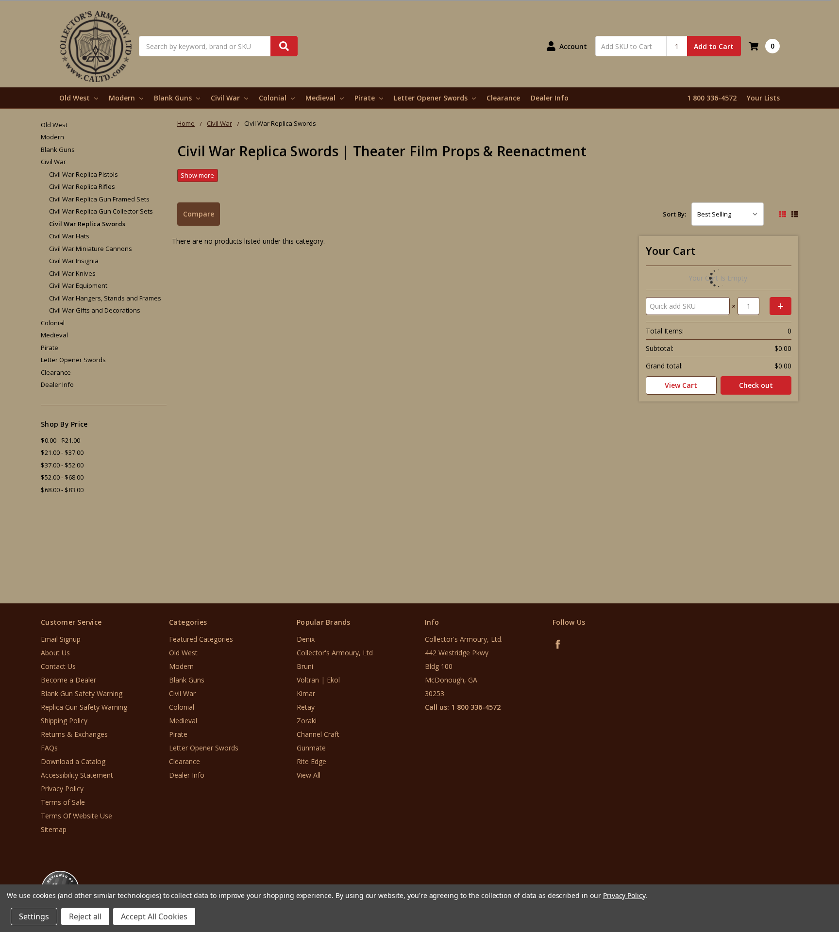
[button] (798, 873)
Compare (198, 213)
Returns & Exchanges (74, 734)
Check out (756, 385)
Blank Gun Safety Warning (81, 693)
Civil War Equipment (78, 285)
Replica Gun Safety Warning (84, 707)
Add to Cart (714, 46)
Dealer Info (550, 97)
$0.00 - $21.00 (60, 440)
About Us (55, 652)
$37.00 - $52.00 (62, 465)
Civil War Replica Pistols (83, 174)
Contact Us (58, 666)
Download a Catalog (73, 761)
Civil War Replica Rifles (82, 186)
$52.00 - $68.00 (62, 477)
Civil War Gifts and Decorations (94, 310)
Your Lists (763, 97)
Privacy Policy (62, 788)
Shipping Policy (64, 720)
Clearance (503, 97)
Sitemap (54, 829)
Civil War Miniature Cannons (90, 248)
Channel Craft (318, 734)
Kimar (306, 693)
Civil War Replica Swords (87, 223)
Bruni (305, 666)
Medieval (321, 97)
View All (308, 775)
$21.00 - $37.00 (62, 452)
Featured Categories (201, 639)
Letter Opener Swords (432, 97)
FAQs (49, 747)
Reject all (85, 916)
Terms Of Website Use (76, 815)
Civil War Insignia (74, 260)
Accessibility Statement (77, 775)
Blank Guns (174, 97)
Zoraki (307, 720)
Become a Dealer (68, 679)
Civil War (226, 97)
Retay (306, 707)
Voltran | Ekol (318, 679)
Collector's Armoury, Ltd (335, 652)
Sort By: (674, 214)
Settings (34, 916)
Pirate (365, 97)
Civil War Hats (69, 236)
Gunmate (311, 747)
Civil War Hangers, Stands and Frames (105, 298)
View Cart (681, 385)
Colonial (273, 97)
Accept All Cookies (154, 916)
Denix (306, 639)
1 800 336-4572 (712, 97)
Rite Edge (311, 761)
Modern (123, 97)
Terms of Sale (63, 802)
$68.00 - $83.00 (62, 489)
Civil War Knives (72, 273)
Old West (75, 97)
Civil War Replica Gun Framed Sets (99, 199)
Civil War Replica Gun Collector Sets (101, 211)
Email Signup (61, 639)
